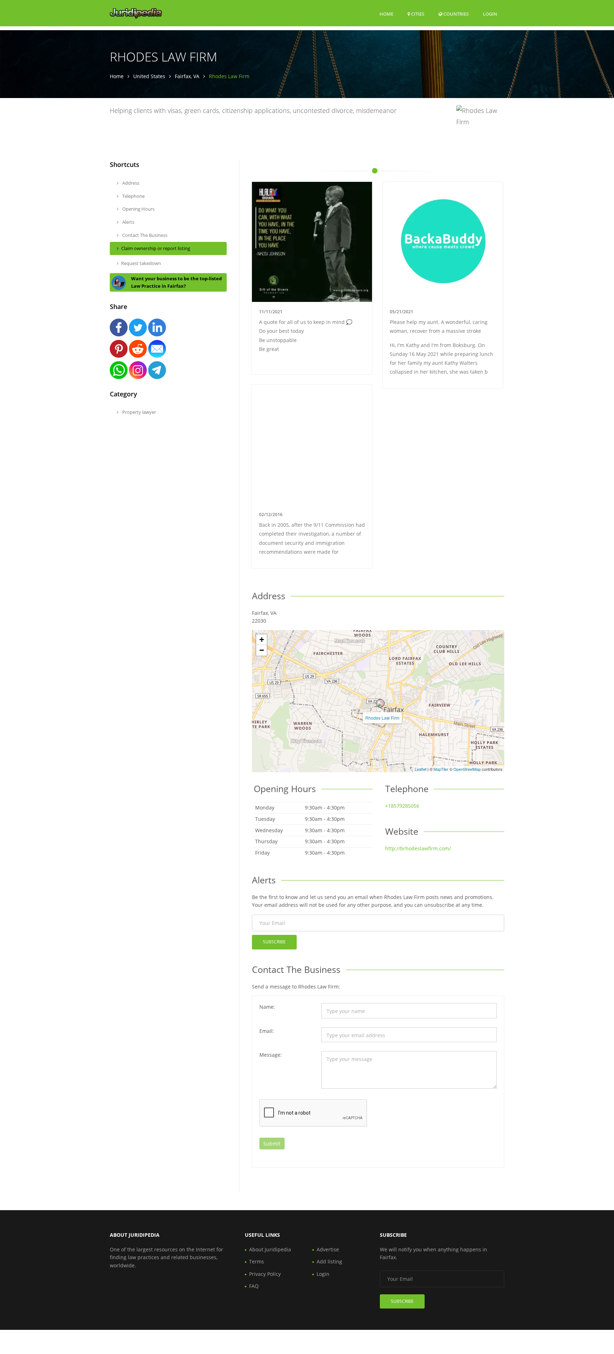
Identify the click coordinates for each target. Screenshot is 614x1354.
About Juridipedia (270, 1249)
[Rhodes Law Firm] (380, 703)
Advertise (328, 1249)
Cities (417, 14)
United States (149, 76)
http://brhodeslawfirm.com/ (418, 848)
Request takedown (141, 263)
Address (130, 183)
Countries (455, 13)
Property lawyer (138, 412)
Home (386, 14)
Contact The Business (144, 235)
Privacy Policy (265, 1274)
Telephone (133, 196)
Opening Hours (138, 209)
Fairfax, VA (187, 76)
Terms (256, 1261)
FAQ (254, 1286)
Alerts (127, 222)
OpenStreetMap (467, 769)
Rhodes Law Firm (382, 718)
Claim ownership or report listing (155, 248)
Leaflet (420, 769)
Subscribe (274, 942)
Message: (270, 1054)
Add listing (329, 1261)
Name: (267, 1006)
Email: (266, 1031)
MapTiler (440, 769)
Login (490, 13)
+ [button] (261, 639)
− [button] (261, 650)
